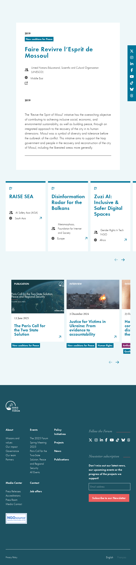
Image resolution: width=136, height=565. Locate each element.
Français (121, 557)
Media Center (14, 482)
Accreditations (13, 495)
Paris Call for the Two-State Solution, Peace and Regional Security (38, 459)
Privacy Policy (11, 557)
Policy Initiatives (60, 432)
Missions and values (12, 440)
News (57, 451)
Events (34, 429)
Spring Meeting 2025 (38, 444)
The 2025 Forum (39, 438)
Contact (34, 482)
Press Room (11, 499)
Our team (11, 455)
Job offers (36, 491)
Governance (12, 451)
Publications (61, 459)
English (109, 557)
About (9, 429)
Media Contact (14, 504)
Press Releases (13, 491)
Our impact (12, 446)
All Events (35, 472)
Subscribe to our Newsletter (109, 498)
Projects (59, 442)
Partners (10, 459)
